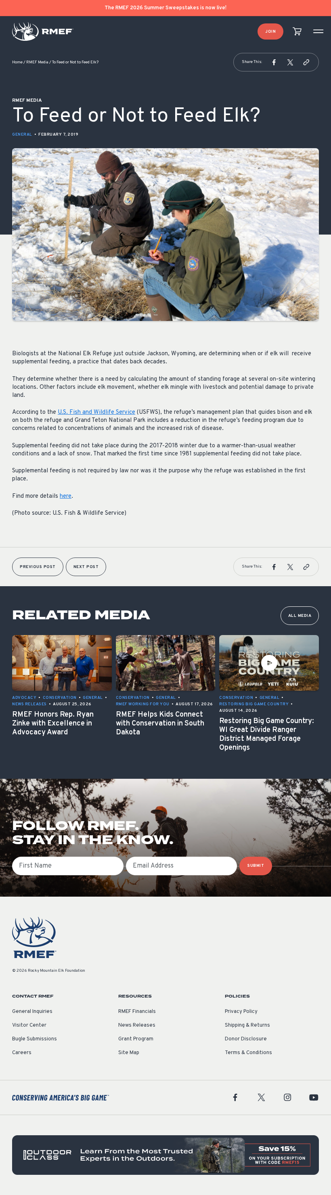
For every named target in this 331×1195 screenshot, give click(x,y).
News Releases (136, 1025)
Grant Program (135, 1039)
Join (270, 31)
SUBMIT (255, 865)
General (22, 134)
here (65, 496)
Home (17, 62)
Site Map (128, 1053)
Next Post (86, 567)
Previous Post (38, 567)
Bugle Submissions (34, 1039)
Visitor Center (29, 1025)
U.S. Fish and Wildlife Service (96, 412)
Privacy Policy (241, 1011)
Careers (21, 1053)
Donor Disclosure (246, 1039)
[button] (274, 62)
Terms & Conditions (248, 1053)
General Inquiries (32, 1011)
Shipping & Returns (247, 1025)
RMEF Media (37, 62)
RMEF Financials (137, 1011)
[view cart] (297, 31)
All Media (300, 615)
